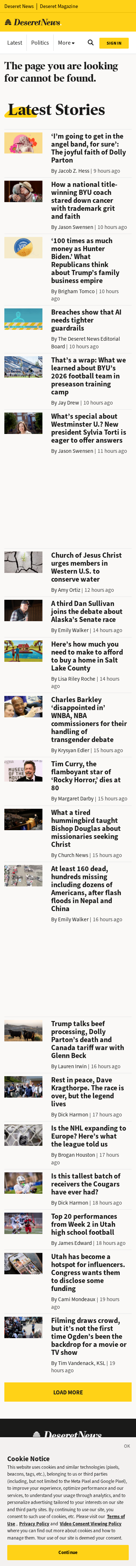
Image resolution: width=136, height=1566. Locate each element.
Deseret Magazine (59, 6)
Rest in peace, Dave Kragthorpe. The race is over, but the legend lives (87, 1092)
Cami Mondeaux (76, 1299)
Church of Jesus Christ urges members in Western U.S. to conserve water (86, 567)
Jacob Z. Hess (73, 171)
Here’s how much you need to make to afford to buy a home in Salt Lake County (87, 656)
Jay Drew (68, 402)
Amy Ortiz (69, 590)
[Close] (127, 1447)
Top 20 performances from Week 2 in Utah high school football (84, 1224)
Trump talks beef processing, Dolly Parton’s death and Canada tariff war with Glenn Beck (87, 1040)
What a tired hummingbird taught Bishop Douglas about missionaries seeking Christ (86, 828)
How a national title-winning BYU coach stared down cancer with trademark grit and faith (84, 200)
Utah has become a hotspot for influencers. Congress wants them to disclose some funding (88, 1273)
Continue (68, 1552)
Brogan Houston (76, 1155)
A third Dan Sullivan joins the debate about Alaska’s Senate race (87, 611)
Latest (14, 42)
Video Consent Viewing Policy (90, 1524)
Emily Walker (73, 630)
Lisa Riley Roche (76, 678)
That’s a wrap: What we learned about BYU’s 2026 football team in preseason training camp (88, 376)
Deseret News (19, 6)
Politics (40, 42)
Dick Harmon (73, 1114)
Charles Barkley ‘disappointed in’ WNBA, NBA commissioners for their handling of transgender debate (89, 720)
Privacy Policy (34, 1524)
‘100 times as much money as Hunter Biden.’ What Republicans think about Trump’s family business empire (85, 261)
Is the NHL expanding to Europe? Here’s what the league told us (88, 1136)
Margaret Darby (76, 798)
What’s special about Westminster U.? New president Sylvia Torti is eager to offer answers (88, 428)
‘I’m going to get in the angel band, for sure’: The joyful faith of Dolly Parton (88, 148)
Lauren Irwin (72, 1066)
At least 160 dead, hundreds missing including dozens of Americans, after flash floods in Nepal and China (86, 889)
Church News (73, 855)
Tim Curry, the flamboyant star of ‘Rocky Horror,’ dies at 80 (86, 776)
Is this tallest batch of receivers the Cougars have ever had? (85, 1184)
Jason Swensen (75, 227)
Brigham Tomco (76, 291)
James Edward (75, 1243)
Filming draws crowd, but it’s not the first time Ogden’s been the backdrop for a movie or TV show (89, 1336)
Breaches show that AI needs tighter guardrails (86, 320)
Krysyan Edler (73, 750)
